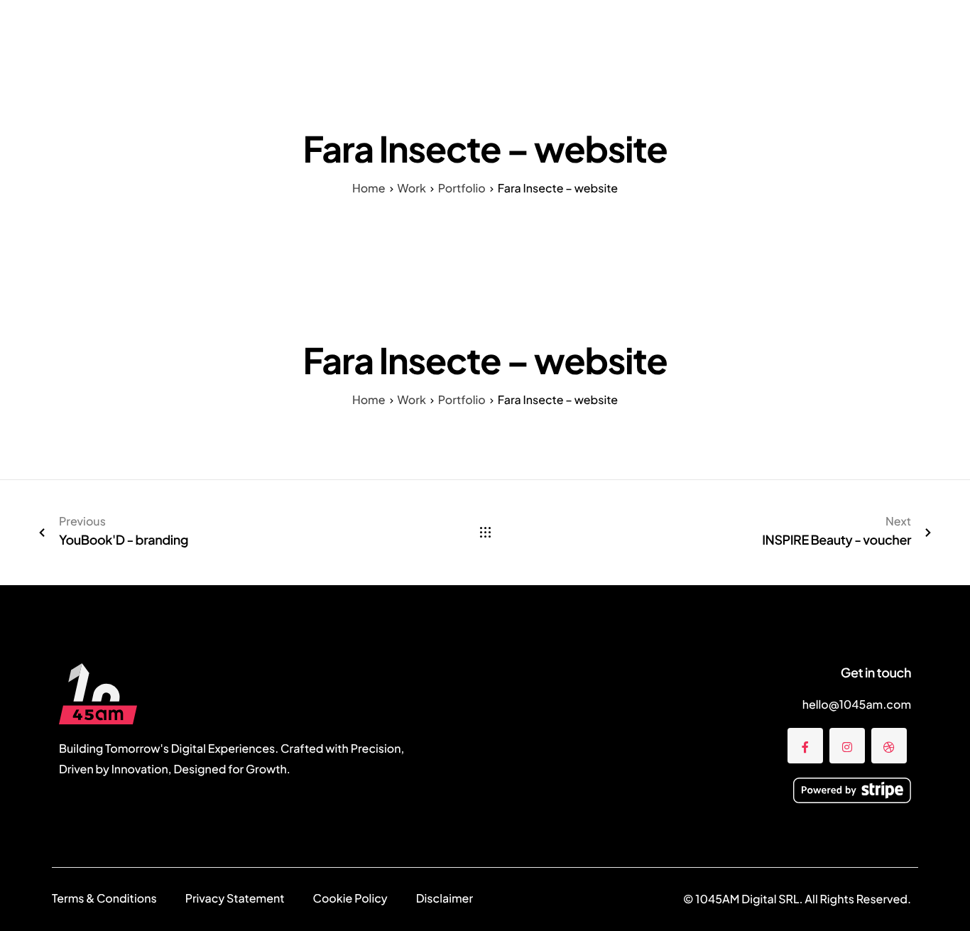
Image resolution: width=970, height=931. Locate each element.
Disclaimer (444, 898)
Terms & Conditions (104, 898)
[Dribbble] (889, 745)
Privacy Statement (235, 898)
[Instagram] (847, 745)
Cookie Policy (350, 898)
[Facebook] (805, 745)
